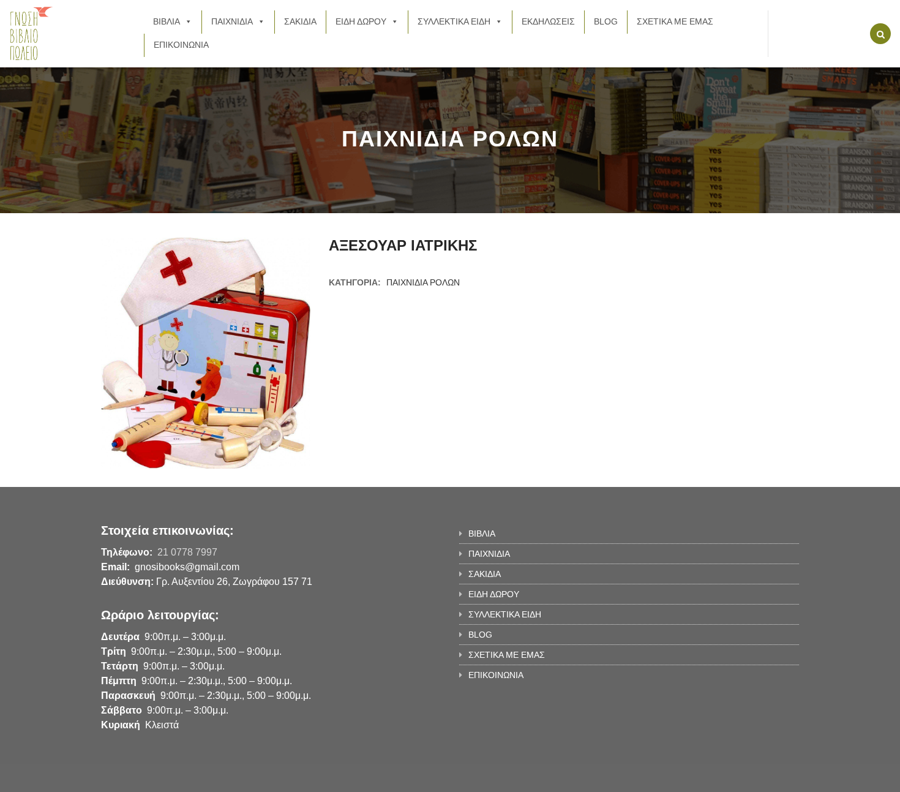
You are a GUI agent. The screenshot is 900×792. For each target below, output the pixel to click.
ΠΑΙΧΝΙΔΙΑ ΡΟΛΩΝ (423, 282)
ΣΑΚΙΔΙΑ (300, 21)
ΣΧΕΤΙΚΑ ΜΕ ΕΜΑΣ (675, 21)
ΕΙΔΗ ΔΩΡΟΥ (361, 21)
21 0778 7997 (187, 552)
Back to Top (748, 776)
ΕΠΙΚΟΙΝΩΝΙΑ (181, 45)
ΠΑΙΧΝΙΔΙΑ (232, 21)
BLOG (606, 21)
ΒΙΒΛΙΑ (166, 21)
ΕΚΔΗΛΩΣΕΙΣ (548, 21)
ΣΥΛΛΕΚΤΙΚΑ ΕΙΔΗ (454, 21)
